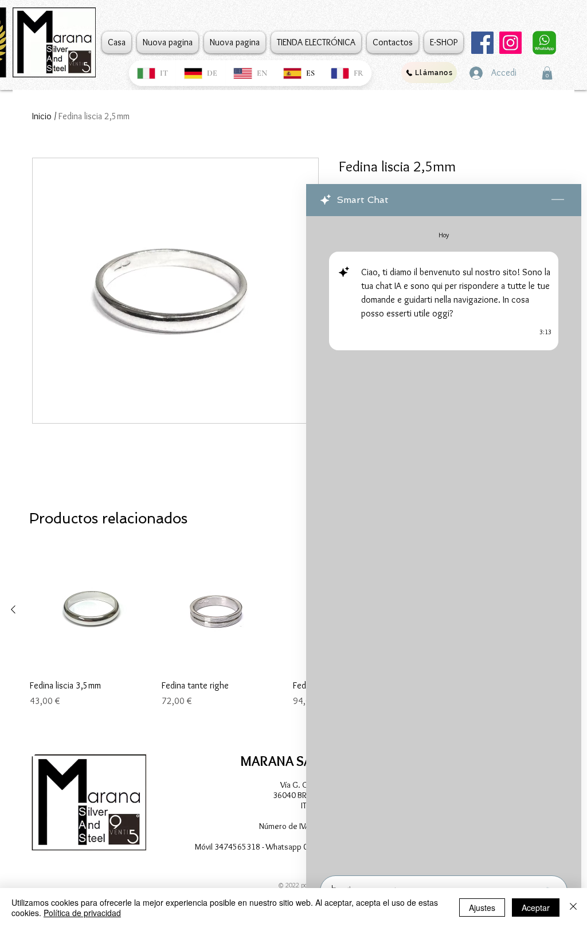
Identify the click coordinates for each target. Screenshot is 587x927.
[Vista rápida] (90, 610)
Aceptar (536, 907)
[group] (287, 641)
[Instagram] (510, 43)
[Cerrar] (573, 907)
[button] (547, 73)
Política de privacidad (82, 912)
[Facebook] (482, 43)
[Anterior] (13, 609)
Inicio (42, 116)
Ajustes (482, 907)
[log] (443, 542)
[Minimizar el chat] (558, 200)
